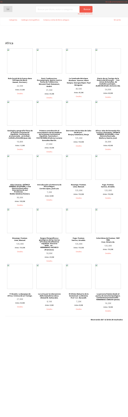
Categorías (13, 20)
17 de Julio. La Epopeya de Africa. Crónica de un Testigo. (20, 295)
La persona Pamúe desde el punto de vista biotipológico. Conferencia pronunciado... (108, 296)
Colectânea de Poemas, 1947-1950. (108, 239)
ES (1, 2)
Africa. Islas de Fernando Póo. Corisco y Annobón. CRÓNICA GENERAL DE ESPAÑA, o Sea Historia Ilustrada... (108, 133)
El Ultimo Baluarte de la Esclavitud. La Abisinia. (78, 295)
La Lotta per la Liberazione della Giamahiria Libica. (49, 295)
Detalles (20, 94)
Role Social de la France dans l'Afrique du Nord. (20, 79)
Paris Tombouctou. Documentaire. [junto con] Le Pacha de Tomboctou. (49, 80)
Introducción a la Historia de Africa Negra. (49, 186)
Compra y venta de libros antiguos (56, 20)
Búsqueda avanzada (85, 14)
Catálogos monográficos (30, 20)
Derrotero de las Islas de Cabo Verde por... (78, 131)
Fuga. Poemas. (108, 185)
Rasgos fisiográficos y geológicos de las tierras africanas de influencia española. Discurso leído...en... (49, 241)
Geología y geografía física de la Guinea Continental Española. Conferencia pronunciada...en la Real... (20, 133)
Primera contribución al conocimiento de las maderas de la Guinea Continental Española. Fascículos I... (49, 133)
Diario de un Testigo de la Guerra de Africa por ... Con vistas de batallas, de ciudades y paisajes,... (108, 81)
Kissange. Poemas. (78, 185)
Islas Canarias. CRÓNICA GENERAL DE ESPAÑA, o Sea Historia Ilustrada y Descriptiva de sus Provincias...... (20, 188)
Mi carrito (117, 20)
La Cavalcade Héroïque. (78, 78)
